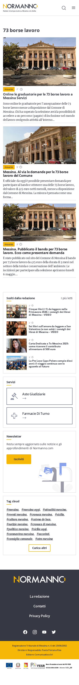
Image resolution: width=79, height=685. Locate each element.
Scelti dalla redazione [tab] (20, 298)
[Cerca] (63, 7)
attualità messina (55, 509)
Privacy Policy (39, 616)
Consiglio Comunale (20, 539)
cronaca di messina (44, 524)
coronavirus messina (21, 534)
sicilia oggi (40, 529)
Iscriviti (19, 459)
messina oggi (31, 509)
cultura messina (18, 519)
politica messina (19, 529)
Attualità (9, 89)
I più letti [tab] (67, 298)
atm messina (45, 539)
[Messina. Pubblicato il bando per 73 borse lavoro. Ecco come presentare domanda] (39, 222)
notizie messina (18, 524)
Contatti (39, 606)
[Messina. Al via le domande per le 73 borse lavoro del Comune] (39, 145)
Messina (14, 509)
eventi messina (18, 514)
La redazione (39, 596)
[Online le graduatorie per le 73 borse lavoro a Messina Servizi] (39, 61)
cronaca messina (42, 514)
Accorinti (44, 534)
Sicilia (60, 514)
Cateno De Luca (41, 519)
